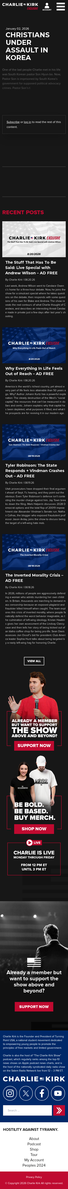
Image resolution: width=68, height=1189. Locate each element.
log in (27, 122)
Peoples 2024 (34, 1165)
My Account (34, 1160)
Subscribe (13, 122)
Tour (34, 1155)
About (34, 1139)
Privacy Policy (34, 1177)
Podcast (34, 1144)
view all (34, 661)
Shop (34, 1149)
